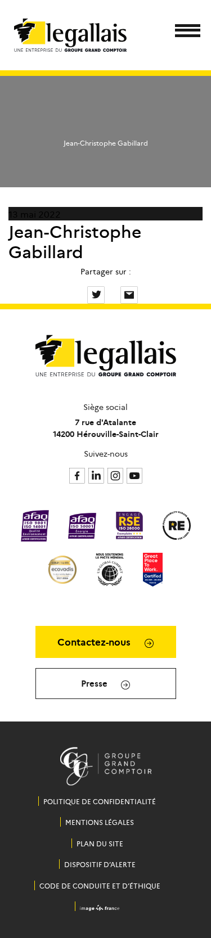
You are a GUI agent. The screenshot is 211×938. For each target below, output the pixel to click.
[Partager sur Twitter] (97, 293)
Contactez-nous (95, 641)
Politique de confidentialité (99, 801)
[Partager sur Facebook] (80, 293)
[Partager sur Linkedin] (113, 293)
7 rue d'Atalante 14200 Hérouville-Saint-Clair (106, 427)
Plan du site (100, 843)
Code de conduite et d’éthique (99, 885)
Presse (95, 683)
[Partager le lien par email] (129, 293)
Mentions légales (99, 822)
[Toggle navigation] (184, 32)
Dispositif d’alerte (100, 864)
